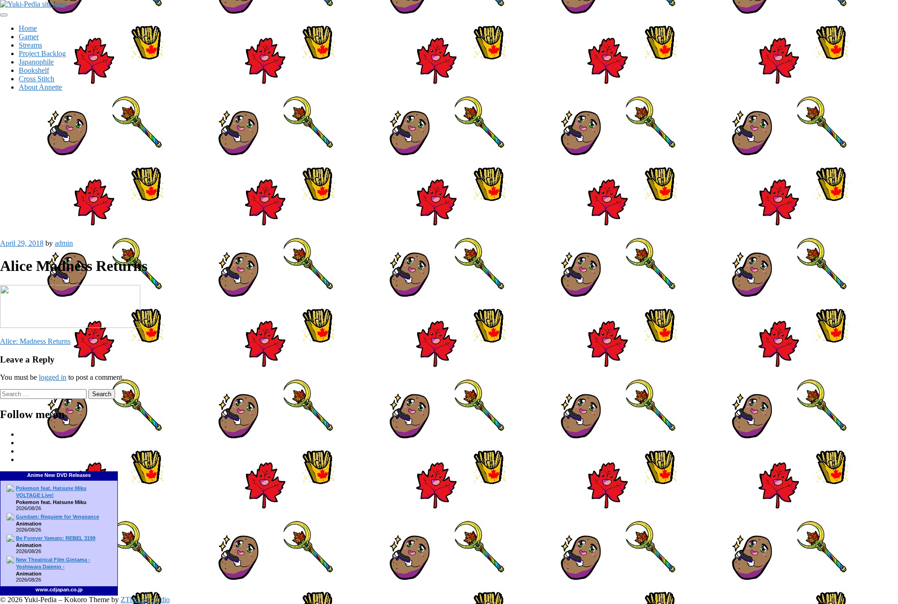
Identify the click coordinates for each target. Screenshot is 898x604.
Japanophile (36, 62)
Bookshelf (34, 70)
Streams (30, 45)
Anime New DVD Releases (59, 475)
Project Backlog (42, 53)
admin (64, 243)
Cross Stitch (36, 79)
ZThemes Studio (145, 600)
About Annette (40, 87)
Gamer (29, 37)
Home (28, 28)
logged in (52, 377)
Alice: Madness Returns (35, 341)
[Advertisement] (449, 164)
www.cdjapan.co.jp (59, 589)
